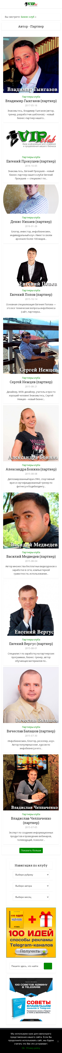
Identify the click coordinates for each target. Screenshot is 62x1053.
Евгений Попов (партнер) (31, 294)
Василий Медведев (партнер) (31, 556)
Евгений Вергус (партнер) (31, 643)
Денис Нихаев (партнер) (31, 221)
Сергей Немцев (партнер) (31, 382)
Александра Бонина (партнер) (31, 469)
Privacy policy (33, 1048)
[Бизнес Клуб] (31, 4)
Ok (23, 1048)
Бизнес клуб (27, 16)
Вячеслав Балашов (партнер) (31, 731)
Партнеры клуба (31, 96)
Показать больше (31, 850)
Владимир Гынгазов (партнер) (31, 101)
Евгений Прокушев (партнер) (31, 161)
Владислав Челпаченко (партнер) (31, 820)
